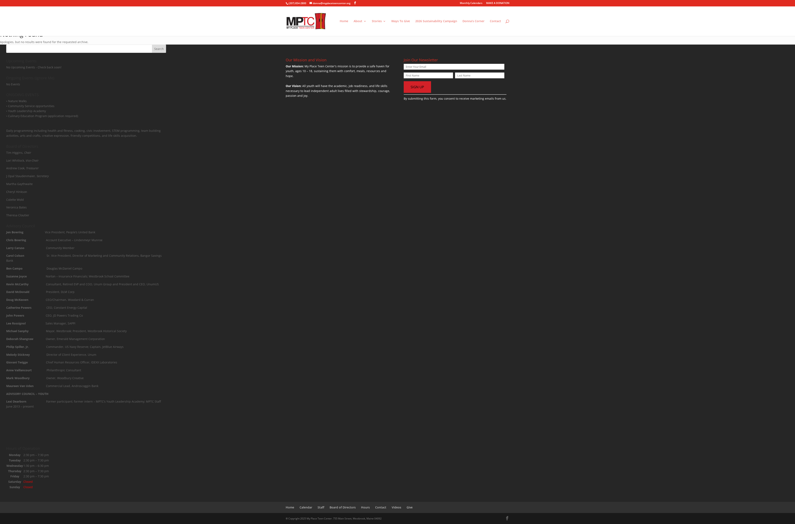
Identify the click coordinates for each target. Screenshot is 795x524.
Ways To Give (400, 21)
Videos (396, 507)
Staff (321, 507)
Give (410, 507)
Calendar (306, 507)
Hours (365, 507)
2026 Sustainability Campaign (436, 21)
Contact (495, 21)
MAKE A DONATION (497, 3)
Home (344, 21)
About (358, 21)
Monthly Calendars (471, 3)
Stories (377, 21)
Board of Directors (343, 507)
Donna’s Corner (473, 21)
